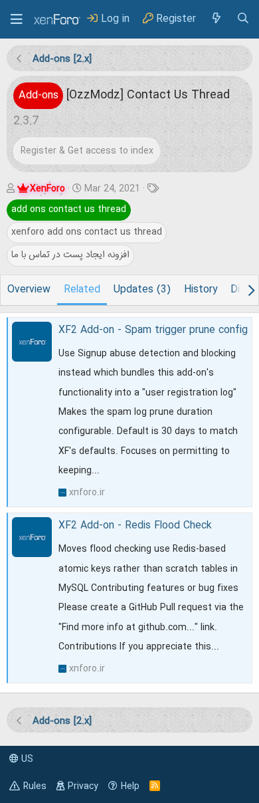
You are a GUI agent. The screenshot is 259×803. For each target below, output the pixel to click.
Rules (34, 786)
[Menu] (17, 19)
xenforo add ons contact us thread (86, 232)
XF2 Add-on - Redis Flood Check (135, 526)
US (26, 759)
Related (82, 290)
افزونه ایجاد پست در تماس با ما (70, 254)
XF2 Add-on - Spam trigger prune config (153, 330)
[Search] (243, 19)
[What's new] (216, 19)
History (200, 290)
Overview (28, 290)
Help (130, 786)
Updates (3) (142, 290)
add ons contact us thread (68, 209)
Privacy (83, 786)
